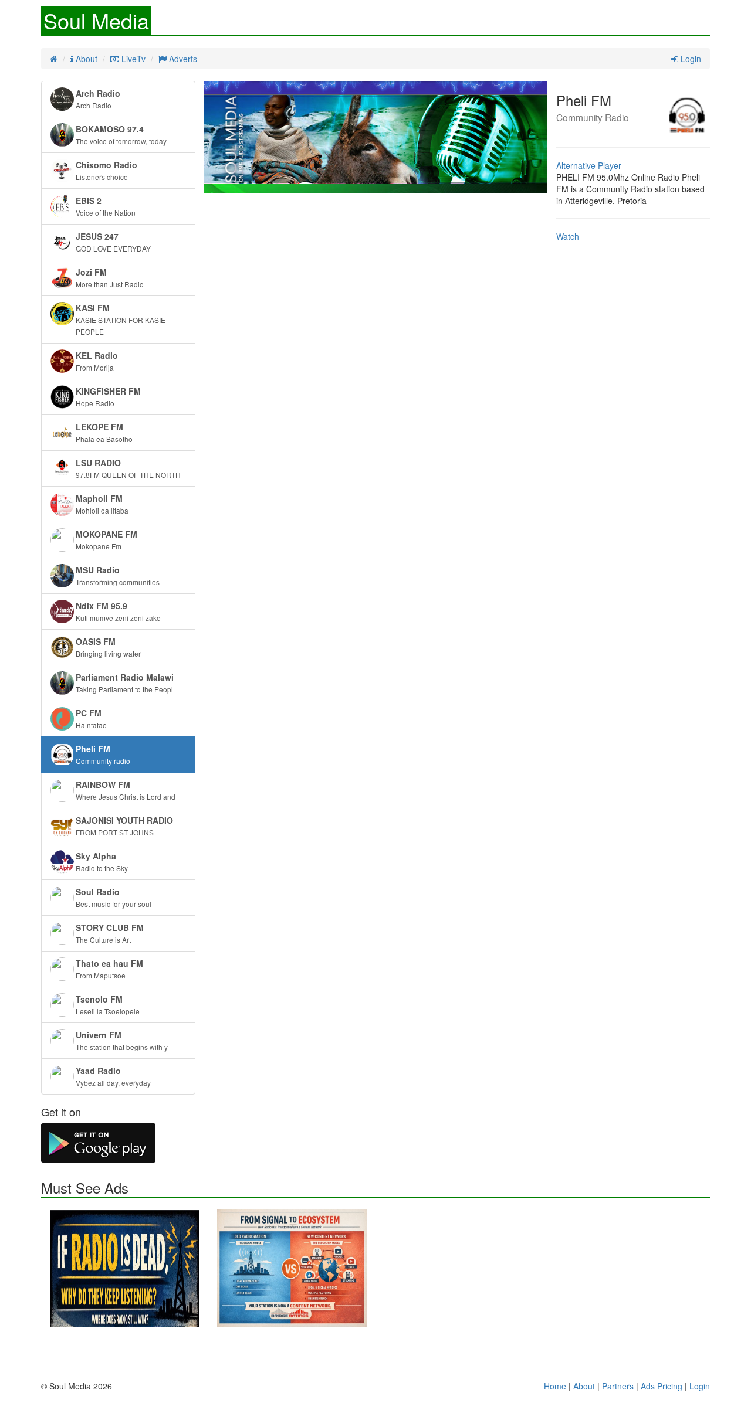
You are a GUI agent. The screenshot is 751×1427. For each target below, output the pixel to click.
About (85, 58)
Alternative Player (588, 165)
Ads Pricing (661, 1386)
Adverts (182, 58)
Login (689, 58)
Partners (618, 1386)
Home (555, 1386)
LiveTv (132, 58)
